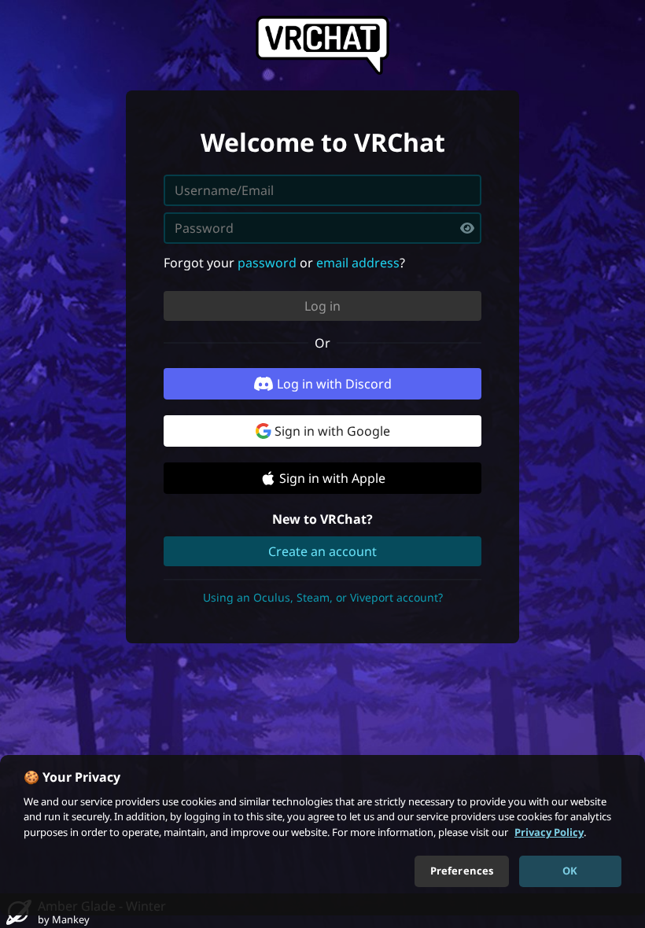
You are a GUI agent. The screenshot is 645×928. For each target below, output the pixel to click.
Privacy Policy (549, 832)
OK (569, 871)
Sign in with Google (332, 431)
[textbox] (322, 228)
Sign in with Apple (332, 478)
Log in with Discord (334, 383)
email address (358, 262)
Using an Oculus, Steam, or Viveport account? (323, 597)
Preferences (461, 871)
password (267, 262)
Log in (322, 306)
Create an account (322, 551)
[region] (322, 835)
